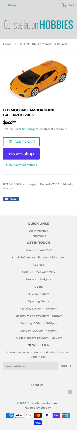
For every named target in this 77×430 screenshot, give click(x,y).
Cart (71, 5)
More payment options (21, 164)
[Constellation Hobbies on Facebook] (70, 392)
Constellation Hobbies (42, 403)
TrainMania (38, 235)
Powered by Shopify (37, 407)
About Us (37, 384)
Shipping (28, 129)
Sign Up (66, 366)
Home (7, 44)
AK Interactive (38, 230)
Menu (12, 5)
